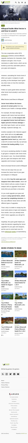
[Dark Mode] (19, 2)
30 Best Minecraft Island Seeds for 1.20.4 (20, 283)
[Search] (15, 2)
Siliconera (14, 408)
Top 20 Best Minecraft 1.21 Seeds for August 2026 (7, 284)
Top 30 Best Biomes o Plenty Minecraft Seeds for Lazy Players (6, 306)
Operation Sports (14, 418)
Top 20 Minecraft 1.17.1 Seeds (6, 328)
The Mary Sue (14, 421)
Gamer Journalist (14, 414)
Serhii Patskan (18, 266)
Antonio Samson (5, 266)
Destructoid (14, 412)
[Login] (25, 2)
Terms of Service (5, 382)
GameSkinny (14, 416)
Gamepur (14, 401)
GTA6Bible (14, 429)
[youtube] (18, 374)
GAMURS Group (24, 433)
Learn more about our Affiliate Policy (8, 241)
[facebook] (14, 374)
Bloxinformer (14, 427)
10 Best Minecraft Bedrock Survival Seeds (7, 262)
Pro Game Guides (14, 397)
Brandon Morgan (5, 311)
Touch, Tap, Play (14, 423)
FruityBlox (14, 425)
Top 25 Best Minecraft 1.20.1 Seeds (20, 305)
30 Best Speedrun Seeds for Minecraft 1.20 (20, 262)
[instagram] (6, 374)
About (2, 380)
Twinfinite (14, 399)
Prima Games (14, 405)
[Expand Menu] (22, 2)
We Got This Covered (14, 410)
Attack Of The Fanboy (14, 403)
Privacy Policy (4, 385)
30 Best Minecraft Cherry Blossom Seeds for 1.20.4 (20, 329)
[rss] (2, 374)
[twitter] (10, 374)
